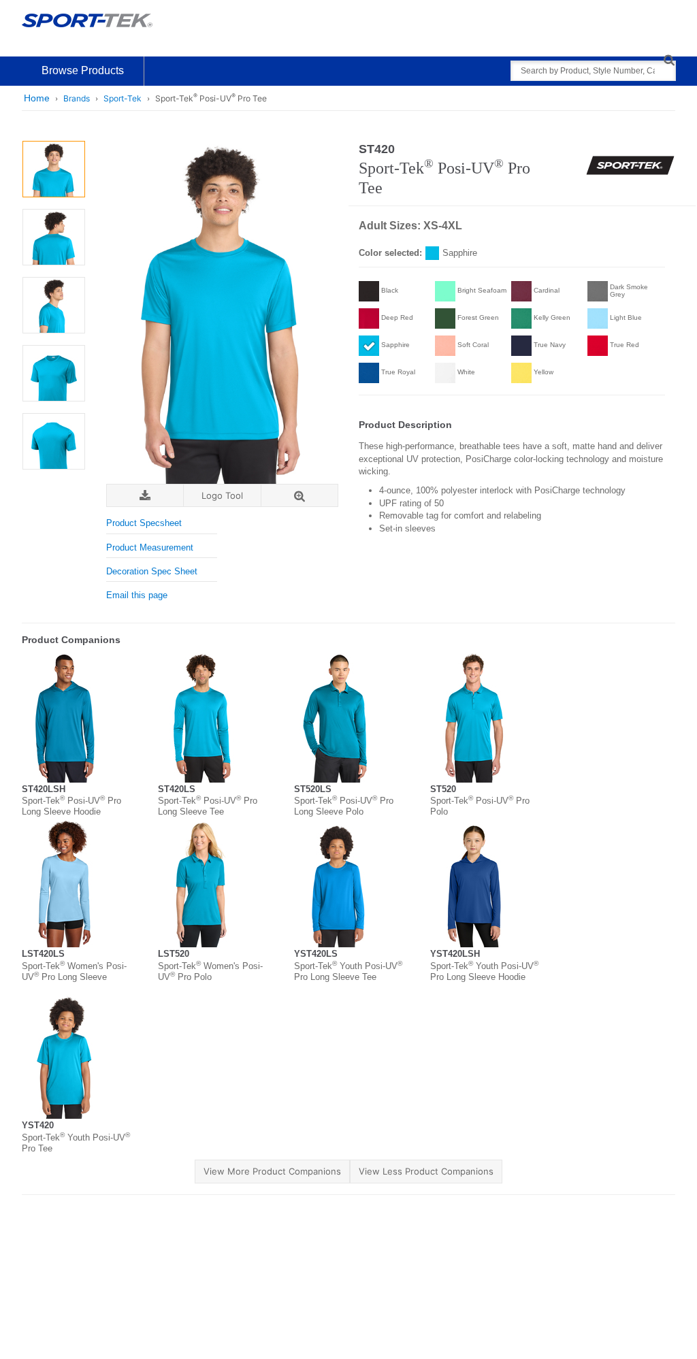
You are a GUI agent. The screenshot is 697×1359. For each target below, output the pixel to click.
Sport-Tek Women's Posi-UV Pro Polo (210, 971)
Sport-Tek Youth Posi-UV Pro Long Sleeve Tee (348, 971)
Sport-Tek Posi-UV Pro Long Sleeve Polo (343, 806)
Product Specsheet (144, 523)
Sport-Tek (122, 98)
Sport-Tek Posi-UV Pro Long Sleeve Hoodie (71, 806)
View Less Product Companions (426, 1171)
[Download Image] (145, 496)
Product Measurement (149, 547)
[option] (53, 169)
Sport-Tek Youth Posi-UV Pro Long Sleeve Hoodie (484, 971)
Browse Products (83, 70)
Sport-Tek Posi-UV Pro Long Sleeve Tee (207, 806)
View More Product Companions (272, 1171)
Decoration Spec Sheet (151, 571)
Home (37, 98)
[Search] (669, 59)
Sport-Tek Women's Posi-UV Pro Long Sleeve (74, 971)
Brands (76, 98)
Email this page (136, 595)
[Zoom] (299, 496)
